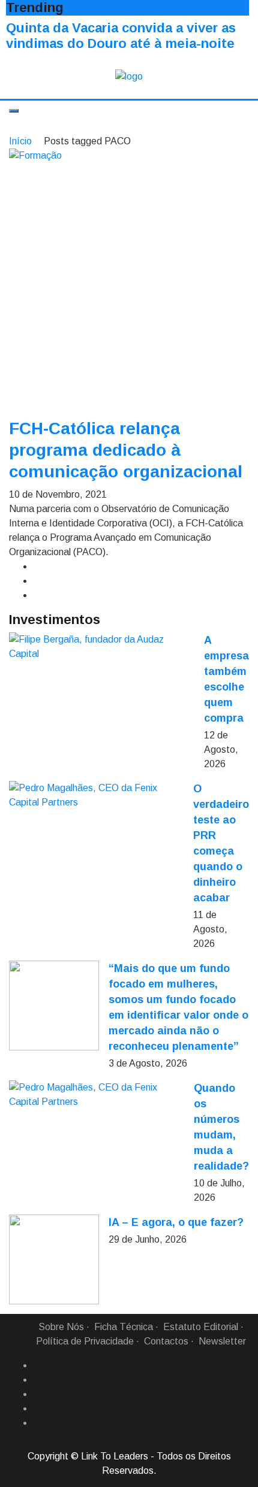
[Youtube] (37, 1423)
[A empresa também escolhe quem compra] (101, 646)
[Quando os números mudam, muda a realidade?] (96, 1094)
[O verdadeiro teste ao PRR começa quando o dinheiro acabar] (96, 795)
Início (20, 141)
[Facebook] (37, 1365)
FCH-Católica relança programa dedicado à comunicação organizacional (125, 450)
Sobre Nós (61, 1327)
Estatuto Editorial (200, 1327)
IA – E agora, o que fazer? (176, 1222)
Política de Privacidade (85, 1341)
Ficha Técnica (123, 1327)
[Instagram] (37, 1408)
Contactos (166, 1341)
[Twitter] (37, 1394)
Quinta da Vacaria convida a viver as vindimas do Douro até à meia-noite (121, 35)
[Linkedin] (37, 1380)
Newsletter (222, 1341)
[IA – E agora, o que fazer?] (54, 1259)
